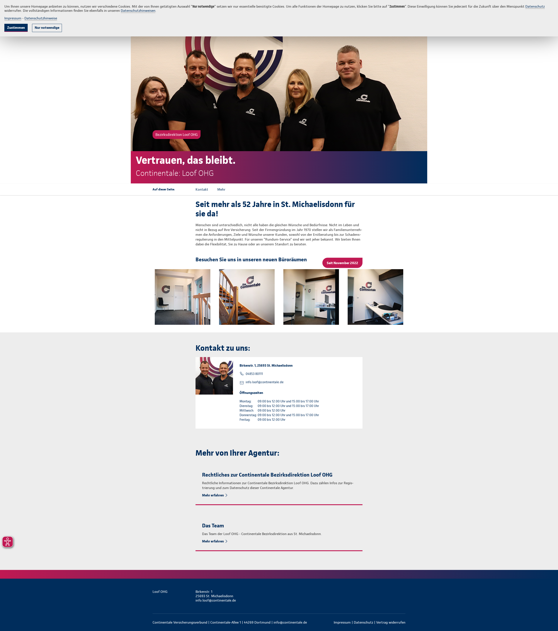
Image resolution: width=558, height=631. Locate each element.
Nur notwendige (47, 28)
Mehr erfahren (213, 495)
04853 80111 (254, 374)
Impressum (12, 18)
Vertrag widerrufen (390, 622)
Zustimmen (16, 28)
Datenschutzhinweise (40, 18)
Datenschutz (535, 6)
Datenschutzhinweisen (138, 11)
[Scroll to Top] (536, 302)
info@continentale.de (290, 622)
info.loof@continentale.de (265, 382)
